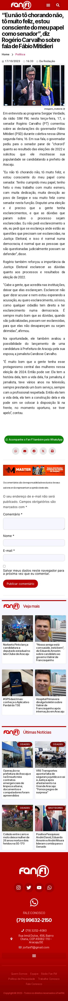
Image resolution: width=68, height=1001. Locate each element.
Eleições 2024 (32, 424)
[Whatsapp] (49, 887)
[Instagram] (18, 887)
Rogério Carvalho (15, 429)
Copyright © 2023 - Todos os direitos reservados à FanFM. (34, 993)
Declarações (11, 424)
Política (20, 54)
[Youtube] (39, 887)
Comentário (12, 514)
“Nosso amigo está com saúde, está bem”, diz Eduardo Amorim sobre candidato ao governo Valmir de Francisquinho (50, 652)
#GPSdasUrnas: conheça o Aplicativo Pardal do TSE (16, 702)
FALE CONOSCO (34, 913)
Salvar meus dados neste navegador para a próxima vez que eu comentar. (33, 572)
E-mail (9, 550)
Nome (8, 536)
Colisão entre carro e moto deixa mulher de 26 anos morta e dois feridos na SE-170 (16, 838)
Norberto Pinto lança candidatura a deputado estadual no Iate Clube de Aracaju (16, 649)
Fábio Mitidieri (51, 424)
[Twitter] (29, 887)
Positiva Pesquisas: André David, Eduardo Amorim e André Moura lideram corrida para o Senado (50, 840)
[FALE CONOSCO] (34, 902)
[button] (48, 5)
